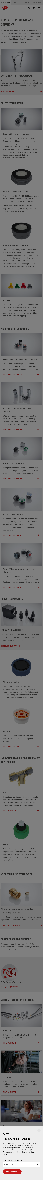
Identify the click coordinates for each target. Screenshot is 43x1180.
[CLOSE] (39, 1130)
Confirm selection (12, 1172)
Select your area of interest (12, 1160)
